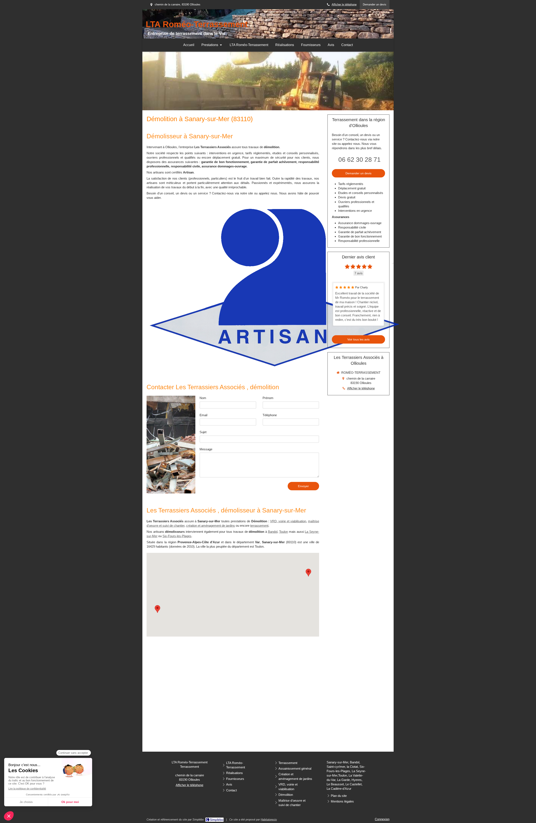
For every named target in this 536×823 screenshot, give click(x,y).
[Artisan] (274, 287)
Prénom (268, 398)
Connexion (382, 819)
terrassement (259, 525)
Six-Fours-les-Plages (176, 536)
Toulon (283, 531)
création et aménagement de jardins (210, 525)
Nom (203, 398)
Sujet (203, 432)
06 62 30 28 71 (359, 159)
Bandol (272, 531)
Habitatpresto (269, 819)
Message (206, 449)
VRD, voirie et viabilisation (288, 521)
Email (203, 415)
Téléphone (270, 415)
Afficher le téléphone (344, 4)
